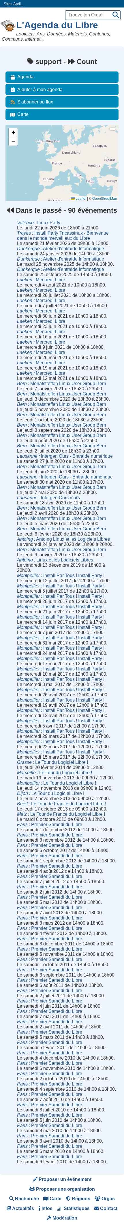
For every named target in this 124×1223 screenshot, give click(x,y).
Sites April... (14, 4)
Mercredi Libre (41, 279)
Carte (23, 114)
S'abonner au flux (35, 101)
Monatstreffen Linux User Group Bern (61, 383)
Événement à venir (23, 137)
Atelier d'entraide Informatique (60, 248)
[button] (13, 132)
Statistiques (76, 1208)
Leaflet (80, 198)
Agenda (25, 76)
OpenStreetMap (104, 198)
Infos (46, 1208)
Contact (108, 1208)
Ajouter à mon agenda (40, 89)
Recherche (26, 1198)
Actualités (22, 1208)
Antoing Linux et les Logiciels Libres (63, 539)
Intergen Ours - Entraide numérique (65, 456)
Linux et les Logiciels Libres (55, 559)
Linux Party (38, 222)
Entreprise (17, 168)
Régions (80, 1198)
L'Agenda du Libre (57, 25)
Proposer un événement (64, 1179)
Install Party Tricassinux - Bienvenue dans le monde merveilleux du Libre (63, 236)
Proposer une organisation (65, 1189)
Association (18, 153)
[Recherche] (115, 15)
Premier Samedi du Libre (49, 824)
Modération (64, 1218)
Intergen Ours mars (48, 497)
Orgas (107, 1198)
